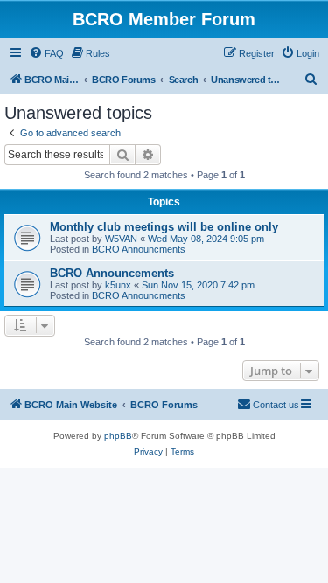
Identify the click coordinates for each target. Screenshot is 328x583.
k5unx (118, 285)
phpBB (118, 436)
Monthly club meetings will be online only (164, 226)
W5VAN (121, 238)
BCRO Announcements (112, 273)
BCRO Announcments (138, 249)
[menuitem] (46, 53)
